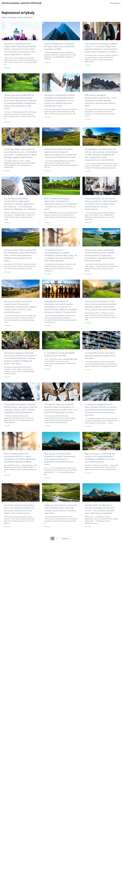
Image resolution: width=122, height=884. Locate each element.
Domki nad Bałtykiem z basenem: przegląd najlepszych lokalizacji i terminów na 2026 (59, 46)
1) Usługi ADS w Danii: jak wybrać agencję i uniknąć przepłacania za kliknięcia (100, 355)
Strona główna (115, 3)
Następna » (66, 538)
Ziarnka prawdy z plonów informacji (21, 3)
